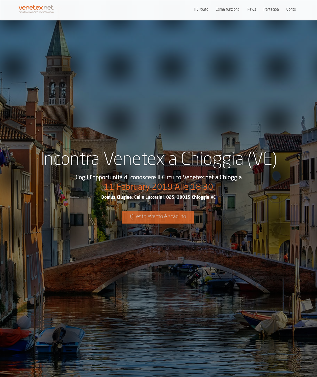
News (251, 10)
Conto (291, 10)
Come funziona (227, 10)
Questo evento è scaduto (158, 216)
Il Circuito (201, 10)
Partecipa (271, 10)
